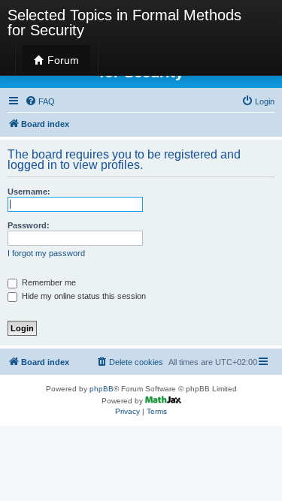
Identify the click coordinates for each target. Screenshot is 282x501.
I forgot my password (46, 253)
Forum (61, 60)
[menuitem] (40, 101)
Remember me (48, 282)
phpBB (101, 389)
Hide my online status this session (83, 295)
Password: (29, 225)
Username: (29, 191)
